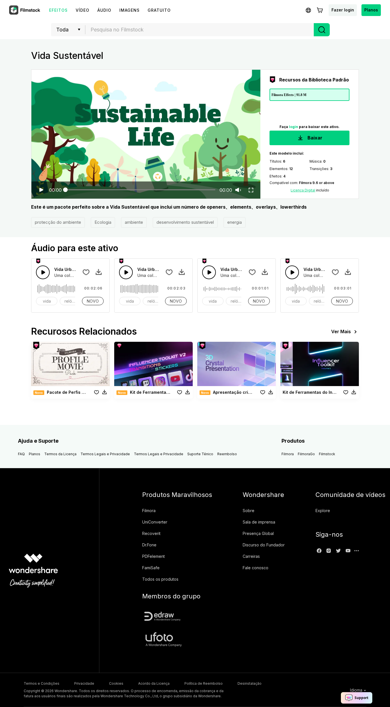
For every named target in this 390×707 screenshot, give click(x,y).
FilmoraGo (306, 454)
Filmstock (327, 454)
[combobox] (199, 29)
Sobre (248, 510)
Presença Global (258, 533)
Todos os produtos (160, 579)
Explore (322, 510)
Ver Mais (341, 331)
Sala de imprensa (259, 522)
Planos (371, 9)
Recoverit (151, 533)
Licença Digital (303, 190)
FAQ (21, 454)
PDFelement (153, 556)
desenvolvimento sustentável (185, 222)
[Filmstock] (25, 10)
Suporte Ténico (200, 454)
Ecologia (103, 222)
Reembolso (227, 454)
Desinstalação (250, 683)
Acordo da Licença (154, 683)
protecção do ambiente (58, 222)
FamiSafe (151, 567)
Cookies (116, 683)
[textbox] (200, 30)
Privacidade (84, 683)
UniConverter (154, 522)
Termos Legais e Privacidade (105, 454)
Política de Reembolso (203, 683)
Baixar (314, 138)
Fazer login (342, 9)
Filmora (288, 454)
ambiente (134, 222)
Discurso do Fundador (264, 544)
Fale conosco (255, 567)
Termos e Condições (41, 683)
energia (234, 222)
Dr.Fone (149, 544)
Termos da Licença (60, 454)
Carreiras (251, 556)
